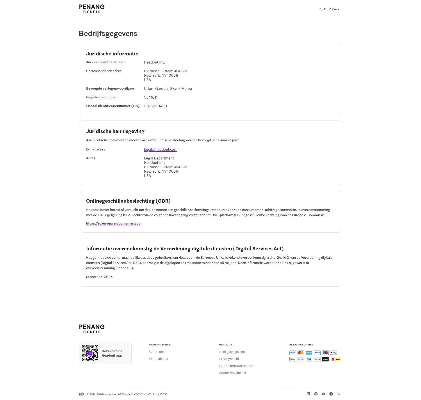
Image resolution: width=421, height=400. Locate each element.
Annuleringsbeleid (232, 372)
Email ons (160, 358)
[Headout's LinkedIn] (308, 394)
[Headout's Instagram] (316, 394)
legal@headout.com (160, 149)
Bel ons (158, 351)
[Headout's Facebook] (331, 394)
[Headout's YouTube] (323, 394)
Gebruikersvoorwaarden (237, 365)
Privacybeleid (229, 358)
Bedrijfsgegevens (232, 351)
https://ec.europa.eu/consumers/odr (114, 223)
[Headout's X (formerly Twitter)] (339, 394)
